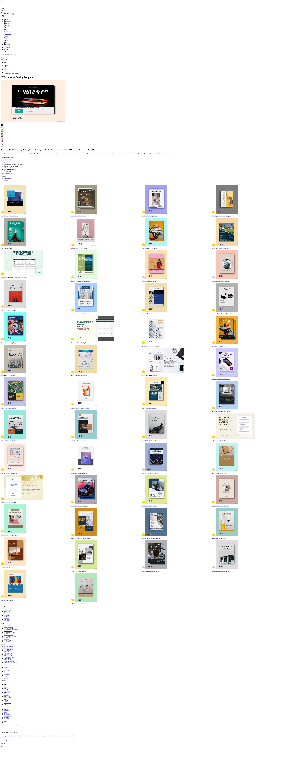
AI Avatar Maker (7, 654)
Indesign (6, 701)
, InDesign (6, 180)
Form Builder (7, 616)
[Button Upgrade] (2, 60)
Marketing (6, 667)
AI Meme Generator (8, 648)
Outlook (5, 688)
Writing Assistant (7, 612)
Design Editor (7, 611)
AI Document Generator (9, 632)
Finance (5, 672)
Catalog (5, 68)
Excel (5, 684)
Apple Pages (6, 695)
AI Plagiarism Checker (9, 659)
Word (5, 683)
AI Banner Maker (8, 631)
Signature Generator (8, 653)
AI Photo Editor (7, 640)
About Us (6, 709)
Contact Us (6, 713)
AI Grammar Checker (9, 661)
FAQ (5, 722)
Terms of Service (7, 716)
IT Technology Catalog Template (11, 73)
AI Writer (6, 633)
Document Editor (8, 610)
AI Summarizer (7, 658)
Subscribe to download (6, 160)
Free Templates (7, 703)
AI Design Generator (8, 628)
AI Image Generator (8, 627)
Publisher (6, 687)
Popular (5, 704)
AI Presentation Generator (10, 636)
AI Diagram (6, 639)
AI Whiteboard (7, 637)
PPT (5, 685)
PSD (5, 699)
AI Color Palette (7, 652)
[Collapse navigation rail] (13, 14)
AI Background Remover (9, 655)
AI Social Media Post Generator (11, 629)
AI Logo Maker (7, 625)
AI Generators (7, 608)
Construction (7, 674)
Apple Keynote (7, 697)
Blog (5, 721)
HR (4, 671)
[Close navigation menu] (2, 16)
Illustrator (6, 700)
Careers (5, 720)
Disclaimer (6, 718)
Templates (6, 65)
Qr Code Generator (8, 646)
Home (5, 62)
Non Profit (6, 676)
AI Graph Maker (7, 641)
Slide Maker (6, 614)
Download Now (4, 741)
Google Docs (7, 689)
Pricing (5, 712)
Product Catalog (7, 70)
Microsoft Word (7, 178)
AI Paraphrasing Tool (9, 657)
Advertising (6, 670)
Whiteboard (6, 615)
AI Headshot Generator (9, 649)
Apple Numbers (7, 696)
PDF (5, 693)
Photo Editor (6, 618)
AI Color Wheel (7, 650)
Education (6, 678)
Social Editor (7, 619)
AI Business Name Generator (10, 662)
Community (6, 710)
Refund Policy (7, 717)
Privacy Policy (7, 714)
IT (4, 675)
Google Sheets (7, 691)
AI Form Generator (8, 635)
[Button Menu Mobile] (2, 1)
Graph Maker (7, 620)
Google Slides (7, 692)
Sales (5, 668)
